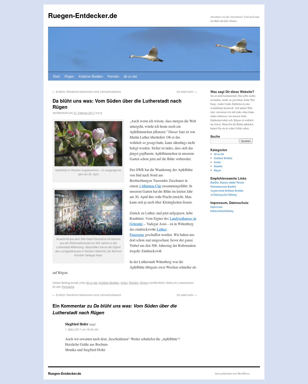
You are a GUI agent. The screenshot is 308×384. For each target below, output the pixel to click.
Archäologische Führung (223, 194)
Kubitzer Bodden (91, 76)
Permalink (68, 287)
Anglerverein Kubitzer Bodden (226, 190)
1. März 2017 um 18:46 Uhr (82, 329)
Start (56, 76)
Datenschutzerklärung (222, 211)
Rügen (69, 76)
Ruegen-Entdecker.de (82, 15)
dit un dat (130, 76)
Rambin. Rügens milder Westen (227, 182)
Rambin (113, 76)
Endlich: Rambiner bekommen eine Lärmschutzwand (87, 91)
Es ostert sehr (187, 91)
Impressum (216, 206)
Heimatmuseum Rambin (223, 186)
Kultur (124, 283)
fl (101, 113)
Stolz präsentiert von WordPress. (232, 373)
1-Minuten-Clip (150, 185)
